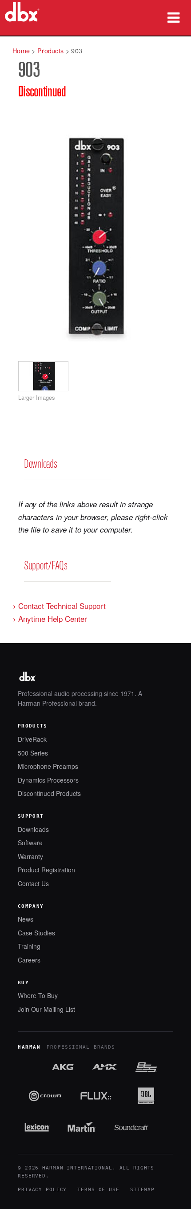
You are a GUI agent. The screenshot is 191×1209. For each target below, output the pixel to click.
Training (29, 946)
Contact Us (33, 883)
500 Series (33, 753)
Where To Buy (38, 995)
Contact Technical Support (62, 605)
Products (50, 50)
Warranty (30, 856)
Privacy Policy (42, 1190)
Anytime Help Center (52, 618)
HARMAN (29, 1047)
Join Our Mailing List (46, 1009)
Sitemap (142, 1190)
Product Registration (46, 870)
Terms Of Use (98, 1190)
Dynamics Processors (48, 780)
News (25, 919)
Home (21, 50)
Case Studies (36, 933)
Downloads (33, 829)
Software (30, 843)
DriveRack (32, 739)
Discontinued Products (49, 793)
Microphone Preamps (48, 766)
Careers (29, 960)
